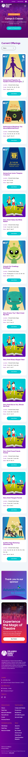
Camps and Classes (20, 708)
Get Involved (20, 1)
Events (3, 717)
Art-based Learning (6, 723)
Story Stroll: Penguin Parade (12, 498)
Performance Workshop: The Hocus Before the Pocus (12, 127)
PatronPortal (4, 715)
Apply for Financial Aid (14, 28)
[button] (14, 28)
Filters (4, 48)
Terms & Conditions (6, 746)
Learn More (14, 93)
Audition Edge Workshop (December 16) (11, 543)
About (16, 723)
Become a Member (6, 712)
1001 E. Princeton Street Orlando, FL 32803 (13, 682)
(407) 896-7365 (6, 680)
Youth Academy (19, 705)
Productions (18, 710)
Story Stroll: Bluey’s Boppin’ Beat (13, 359)
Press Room (18, 735)
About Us (17, 726)
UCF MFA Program (20, 715)
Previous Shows (5, 719)
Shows (3, 708)
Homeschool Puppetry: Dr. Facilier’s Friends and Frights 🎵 (13, 80)
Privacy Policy (5, 748)
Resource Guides (5, 730)
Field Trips (4, 710)
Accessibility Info (2, 1)
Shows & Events (5, 705)
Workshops (4, 726)
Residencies (18, 712)
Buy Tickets (14, 639)
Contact (13, 1)
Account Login (18, 717)
